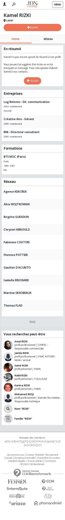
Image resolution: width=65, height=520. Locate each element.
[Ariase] (17, 503)
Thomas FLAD (13, 305)
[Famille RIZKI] (8, 418)
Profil (16, 39)
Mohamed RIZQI (24, 394)
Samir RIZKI (21, 365)
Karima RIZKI (22, 385)
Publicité (40, 455)
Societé (8, 458)
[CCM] (47, 481)
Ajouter (34, 27)
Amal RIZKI (20, 341)
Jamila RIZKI (21, 353)
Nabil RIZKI (20, 375)
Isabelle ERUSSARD (16, 280)
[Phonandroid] (47, 503)
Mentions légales (17, 461)
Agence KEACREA (15, 192)
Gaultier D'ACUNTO (17, 267)
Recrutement (52, 455)
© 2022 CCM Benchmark (32, 464)
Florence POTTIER (16, 255)
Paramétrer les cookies (49, 458)
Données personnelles (25, 458)
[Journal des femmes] (17, 481)
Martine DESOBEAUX (18, 293)
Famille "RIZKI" (23, 418)
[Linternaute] (17, 489)
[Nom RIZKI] (8, 408)
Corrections (50, 461)
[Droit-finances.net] (47, 489)
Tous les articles (35, 461)
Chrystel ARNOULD (17, 230)
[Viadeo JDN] (47, 496)
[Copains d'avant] (17, 496)
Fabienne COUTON (17, 242)
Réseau (48, 39)
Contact (30, 455)
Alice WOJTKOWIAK (17, 204)
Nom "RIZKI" (21, 408)
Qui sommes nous (15, 455)
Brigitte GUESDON (16, 217)
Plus (32, 321)
